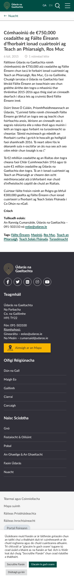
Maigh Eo (10, 379)
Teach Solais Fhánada (33, 239)
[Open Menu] (67, 6)
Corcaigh (10, 405)
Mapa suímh (12, 506)
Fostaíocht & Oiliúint (17, 437)
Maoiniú (36, 235)
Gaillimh (9, 388)
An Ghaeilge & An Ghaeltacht (23, 454)
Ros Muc (49, 235)
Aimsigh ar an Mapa (28, 347)
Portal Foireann (17, 528)
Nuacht (13, 16)
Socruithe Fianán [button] (16, 564)
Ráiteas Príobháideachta (20, 513)
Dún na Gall (12, 370)
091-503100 (18, 325)
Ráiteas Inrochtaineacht (19, 520)
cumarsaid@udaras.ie (34, 338)
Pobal (7, 446)
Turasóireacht (58, 239)
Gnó (6, 428)
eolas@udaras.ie (36, 226)
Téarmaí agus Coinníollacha (22, 498)
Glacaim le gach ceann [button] (42, 564)
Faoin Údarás (12, 463)
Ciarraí (8, 396)
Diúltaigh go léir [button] (16, 572)
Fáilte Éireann (20, 235)
